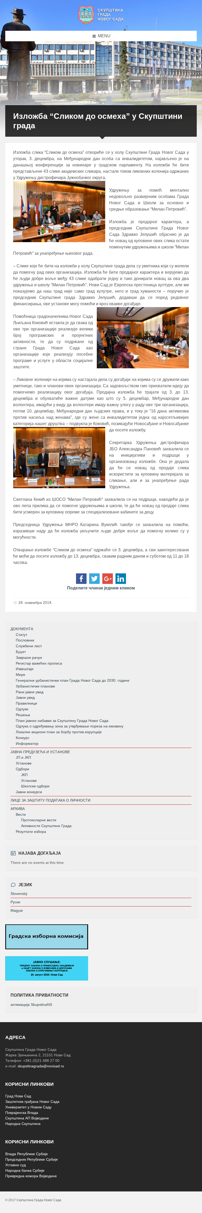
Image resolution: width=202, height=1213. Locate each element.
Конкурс (22, 738)
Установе (24, 763)
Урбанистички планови (35, 686)
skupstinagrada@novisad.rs (41, 1066)
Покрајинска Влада (21, 1112)
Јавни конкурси (29, 792)
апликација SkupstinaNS (31, 1004)
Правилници (26, 703)
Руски (15, 902)
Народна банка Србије (24, 1170)
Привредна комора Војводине (31, 1176)
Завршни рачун (29, 657)
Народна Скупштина (23, 1124)
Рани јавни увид (29, 692)
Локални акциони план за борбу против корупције (59, 732)
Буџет (21, 652)
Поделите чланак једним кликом (101, 588)
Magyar (17, 910)
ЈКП (24, 775)
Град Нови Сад (18, 1096)
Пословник (25, 640)
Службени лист (29, 646)
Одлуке (22, 709)
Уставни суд (15, 1165)
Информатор (27, 743)
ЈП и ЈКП (23, 757)
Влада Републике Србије (26, 1154)
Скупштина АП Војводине (27, 1118)
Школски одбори (35, 786)
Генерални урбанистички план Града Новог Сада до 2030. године (72, 680)
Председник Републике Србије (31, 1159)
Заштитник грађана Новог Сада (32, 1101)
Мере (20, 674)
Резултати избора (31, 831)
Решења (23, 715)
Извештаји (24, 669)
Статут (21, 635)
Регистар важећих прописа (39, 663)
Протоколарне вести (38, 820)
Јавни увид (25, 697)
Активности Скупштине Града (46, 826)
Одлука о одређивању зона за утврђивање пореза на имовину (69, 726)
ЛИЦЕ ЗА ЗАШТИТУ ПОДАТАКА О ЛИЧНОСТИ (50, 800)
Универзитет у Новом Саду (28, 1107)
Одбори (22, 769)
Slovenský (19, 893)
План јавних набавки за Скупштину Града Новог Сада (62, 720)
